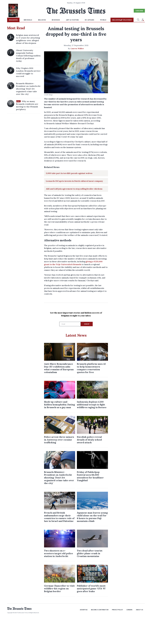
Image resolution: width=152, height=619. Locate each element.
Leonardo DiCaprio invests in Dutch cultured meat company (74, 181)
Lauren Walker (77, 48)
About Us (139, 610)
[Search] (138, 20)
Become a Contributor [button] (99, 610)
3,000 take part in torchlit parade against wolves (69, 173)
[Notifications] (142, 20)
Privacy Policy (117, 610)
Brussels (28, 20)
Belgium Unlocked (122, 20)
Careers (129, 610)
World (103, 20)
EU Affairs (89, 20)
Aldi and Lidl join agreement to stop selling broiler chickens (74, 189)
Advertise (83, 610)
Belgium (42, 20)
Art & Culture (72, 20)
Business (56, 20)
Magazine (13, 20)
